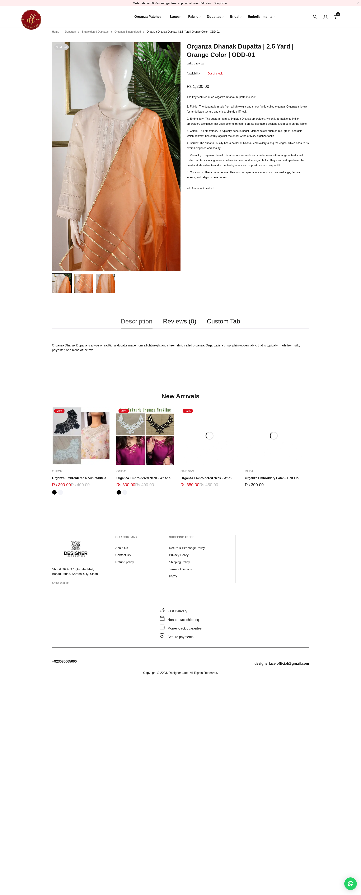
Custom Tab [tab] (223, 321)
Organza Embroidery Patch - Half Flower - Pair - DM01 (274, 478)
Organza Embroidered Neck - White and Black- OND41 (145, 478)
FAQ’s (173, 576)
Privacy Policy (179, 555)
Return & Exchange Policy (187, 548)
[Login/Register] (325, 16)
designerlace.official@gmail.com (281, 663)
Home (55, 31)
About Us (121, 548)
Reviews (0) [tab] (179, 321)
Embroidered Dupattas (95, 31)
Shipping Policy (179, 562)
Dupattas (70, 31)
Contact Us (123, 555)
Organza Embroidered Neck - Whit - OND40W (209, 478)
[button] (350, 883)
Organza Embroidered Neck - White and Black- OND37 (81, 478)
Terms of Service (180, 569)
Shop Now (220, 3)
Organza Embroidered (127, 31)
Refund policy (124, 562)
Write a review (195, 63)
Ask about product (203, 188)
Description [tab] (137, 321)
